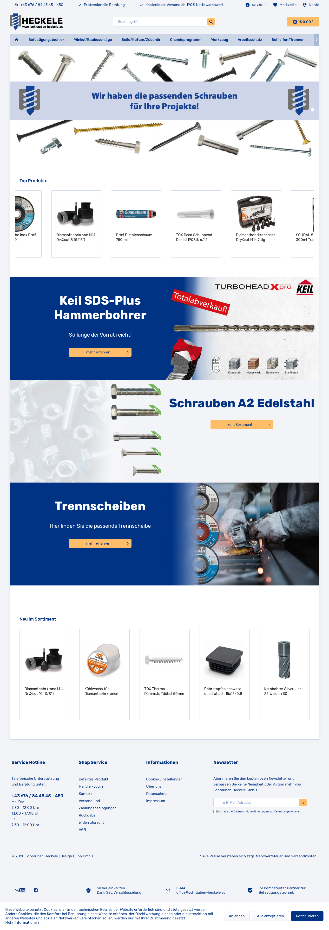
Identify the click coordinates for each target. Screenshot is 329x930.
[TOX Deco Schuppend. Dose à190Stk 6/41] (165, 214)
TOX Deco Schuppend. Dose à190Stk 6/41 (163, 237)
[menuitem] (256, 4)
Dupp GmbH (83, 856)
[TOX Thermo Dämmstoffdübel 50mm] (105, 660)
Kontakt (85, 794)
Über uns (154, 786)
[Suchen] (211, 21)
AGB (82, 830)
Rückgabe (87, 815)
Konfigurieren (307, 916)
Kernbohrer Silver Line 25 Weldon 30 (223, 691)
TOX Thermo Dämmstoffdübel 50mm (105, 691)
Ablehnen (237, 916)
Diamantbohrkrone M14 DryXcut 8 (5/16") (44, 237)
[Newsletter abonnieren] (303, 802)
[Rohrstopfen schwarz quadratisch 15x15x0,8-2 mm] (165, 660)
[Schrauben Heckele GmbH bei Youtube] (20, 890)
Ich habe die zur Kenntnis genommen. (259, 811)
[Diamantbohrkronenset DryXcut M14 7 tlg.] (224, 214)
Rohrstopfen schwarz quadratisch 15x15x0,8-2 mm (164, 691)
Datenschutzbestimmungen (251, 811)
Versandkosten (303, 856)
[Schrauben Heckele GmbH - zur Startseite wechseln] (36, 22)
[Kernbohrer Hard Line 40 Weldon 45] (285, 660)
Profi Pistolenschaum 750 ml (103, 237)
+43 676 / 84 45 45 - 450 (41, 5)
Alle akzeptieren (270, 916)
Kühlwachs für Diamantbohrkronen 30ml (42, 691)
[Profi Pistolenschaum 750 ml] (105, 214)
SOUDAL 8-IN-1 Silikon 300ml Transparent (283, 237)
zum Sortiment (239, 424)
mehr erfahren (98, 352)
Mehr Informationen (22, 922)
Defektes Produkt (93, 779)
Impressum (155, 801)
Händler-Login (91, 786)
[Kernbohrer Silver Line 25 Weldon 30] (225, 660)
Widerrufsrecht (91, 822)
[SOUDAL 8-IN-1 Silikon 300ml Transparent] (284, 214)
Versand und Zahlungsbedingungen (98, 804)
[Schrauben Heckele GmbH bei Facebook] (35, 890)
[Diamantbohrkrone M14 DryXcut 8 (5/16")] (45, 214)
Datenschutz (157, 794)
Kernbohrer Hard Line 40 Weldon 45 (283, 691)
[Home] (17, 40)
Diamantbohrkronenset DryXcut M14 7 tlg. (223, 237)
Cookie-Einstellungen (164, 779)
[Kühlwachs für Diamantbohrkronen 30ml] (45, 660)
